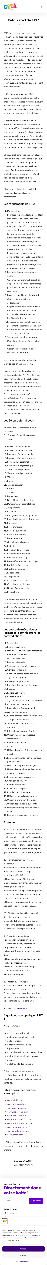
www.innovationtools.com (19, 1119)
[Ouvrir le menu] (41, 6)
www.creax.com (15, 1134)
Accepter (23, 1249)
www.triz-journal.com (17, 1111)
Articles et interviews (23, 25)
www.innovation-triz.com (19, 1123)
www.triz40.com (15, 1100)
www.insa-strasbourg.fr (19, 1127)
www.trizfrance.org (16, 1108)
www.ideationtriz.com (18, 1131)
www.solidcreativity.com (19, 1104)
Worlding (29, 1164)
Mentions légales (22, 1261)
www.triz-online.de (16, 1115)
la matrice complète (17, 1008)
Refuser (23, 1255)
